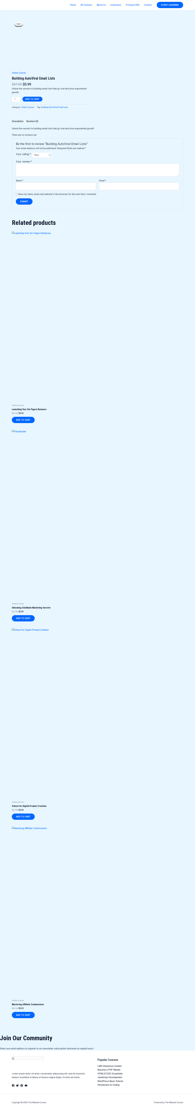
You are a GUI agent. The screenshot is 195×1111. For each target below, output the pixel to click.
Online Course (19, 72)
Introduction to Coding (108, 1085)
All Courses (86, 5)
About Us (101, 5)
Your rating (23, 154)
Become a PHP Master (109, 1069)
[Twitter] (17, 1085)
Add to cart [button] (23, 420)
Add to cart (32, 99)
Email (102, 180)
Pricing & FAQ (132, 5)
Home (73, 5)
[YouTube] (26, 1085)
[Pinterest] (21, 1085)
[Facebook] (13, 1085)
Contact (148, 5)
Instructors (115, 5)
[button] (170, 5)
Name (19, 180)
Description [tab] (17, 121)
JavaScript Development (110, 1077)
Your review (24, 161)
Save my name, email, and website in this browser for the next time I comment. (57, 194)
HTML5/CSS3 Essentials (110, 1073)
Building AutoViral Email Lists (54, 107)
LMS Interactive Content (110, 1066)
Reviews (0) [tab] (32, 121)
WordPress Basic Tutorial (110, 1081)
